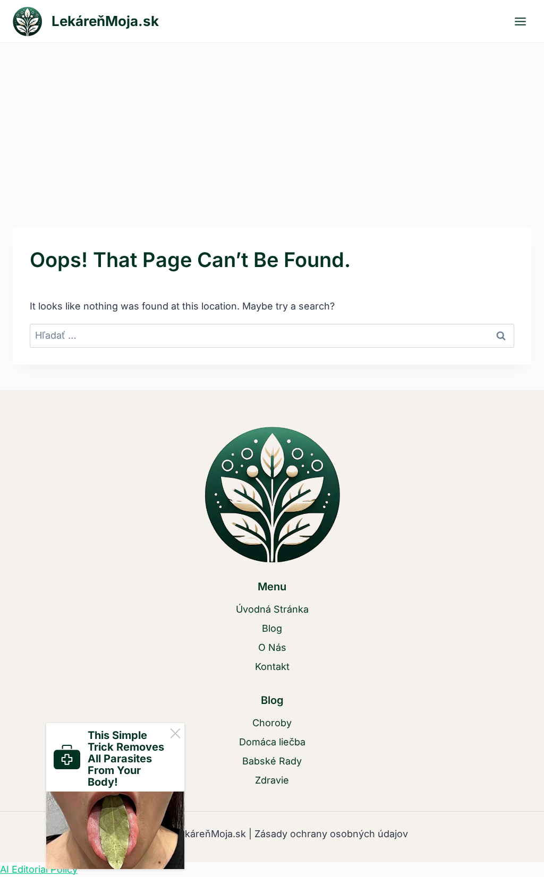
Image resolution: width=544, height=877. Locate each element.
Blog (272, 628)
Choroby (272, 722)
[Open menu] (520, 21)
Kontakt (272, 666)
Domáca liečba (272, 741)
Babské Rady (272, 761)
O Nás (272, 647)
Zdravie (272, 780)
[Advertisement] (272, 122)
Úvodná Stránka (272, 609)
